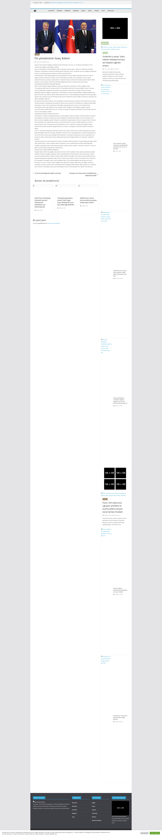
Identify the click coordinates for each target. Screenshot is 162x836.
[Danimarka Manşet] (35, 11)
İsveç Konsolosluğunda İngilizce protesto (48, 173)
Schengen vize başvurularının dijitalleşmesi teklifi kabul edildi (82, 174)
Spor (103, 10)
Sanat (90, 10)
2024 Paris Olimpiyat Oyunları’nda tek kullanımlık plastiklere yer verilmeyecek (43, 202)
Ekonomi (51, 10)
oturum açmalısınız (54, 223)
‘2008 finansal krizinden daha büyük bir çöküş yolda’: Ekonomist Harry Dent (120, 273)
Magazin (75, 10)
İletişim (94, 817)
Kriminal (67, 10)
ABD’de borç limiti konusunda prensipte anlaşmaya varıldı (88, 200)
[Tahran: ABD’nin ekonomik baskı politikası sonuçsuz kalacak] (106, 591)
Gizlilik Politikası (96, 820)
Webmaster (47, 62)
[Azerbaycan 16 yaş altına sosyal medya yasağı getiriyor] (106, 719)
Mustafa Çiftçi (115, 69)
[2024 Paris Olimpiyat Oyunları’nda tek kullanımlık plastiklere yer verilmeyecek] (43, 186)
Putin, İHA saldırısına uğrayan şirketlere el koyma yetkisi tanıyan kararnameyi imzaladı (113, 507)
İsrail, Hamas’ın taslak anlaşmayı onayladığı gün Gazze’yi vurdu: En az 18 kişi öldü (120, 146)
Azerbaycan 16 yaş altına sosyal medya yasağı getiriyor (65, 2)
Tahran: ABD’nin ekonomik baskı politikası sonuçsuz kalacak (120, 590)
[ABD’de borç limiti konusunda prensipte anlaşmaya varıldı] (88, 186)
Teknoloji (110, 10)
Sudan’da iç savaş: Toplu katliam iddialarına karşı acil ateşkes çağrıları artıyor (114, 61)
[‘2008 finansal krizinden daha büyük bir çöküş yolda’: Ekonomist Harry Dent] (106, 274)
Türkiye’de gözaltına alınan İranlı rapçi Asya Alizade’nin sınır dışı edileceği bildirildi (65, 201)
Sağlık (83, 10)
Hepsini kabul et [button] (155, 833)
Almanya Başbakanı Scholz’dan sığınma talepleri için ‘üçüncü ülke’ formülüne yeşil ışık (120, 400)
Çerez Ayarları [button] (144, 833)
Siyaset (96, 10)
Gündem (59, 10)
